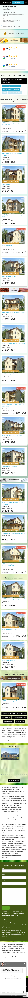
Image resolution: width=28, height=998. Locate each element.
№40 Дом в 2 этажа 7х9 (9, 245)
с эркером (16, 89)
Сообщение (4, 887)
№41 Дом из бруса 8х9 (8, 374)
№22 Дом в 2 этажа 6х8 (9, 629)
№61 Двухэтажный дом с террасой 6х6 (13, 599)
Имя (3, 868)
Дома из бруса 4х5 (21, 713)
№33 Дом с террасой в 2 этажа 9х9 (12, 435)
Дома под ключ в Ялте (16, 33)
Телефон (4, 874)
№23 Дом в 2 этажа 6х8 (9, 660)
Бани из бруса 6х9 (20, 721)
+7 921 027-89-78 (6, 2)
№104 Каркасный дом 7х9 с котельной (13, 343)
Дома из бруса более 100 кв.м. (19, 717)
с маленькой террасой (8, 86)
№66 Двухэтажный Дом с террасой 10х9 (14, 533)
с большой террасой (7, 89)
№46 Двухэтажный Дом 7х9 (10, 276)
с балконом (17, 86)
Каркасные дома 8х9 (8, 721)
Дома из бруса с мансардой (8, 713)
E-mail (3, 880)
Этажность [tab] (19, 79)
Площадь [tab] (7, 82)
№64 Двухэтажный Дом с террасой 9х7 (13, 312)
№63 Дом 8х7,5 (6, 184)
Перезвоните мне (18, 2)
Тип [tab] (5, 79)
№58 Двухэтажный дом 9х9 (10, 466)
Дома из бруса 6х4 (6, 717)
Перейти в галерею (14, 780)
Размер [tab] (11, 79)
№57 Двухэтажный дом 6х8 (10, 701)
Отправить (5, 908)
